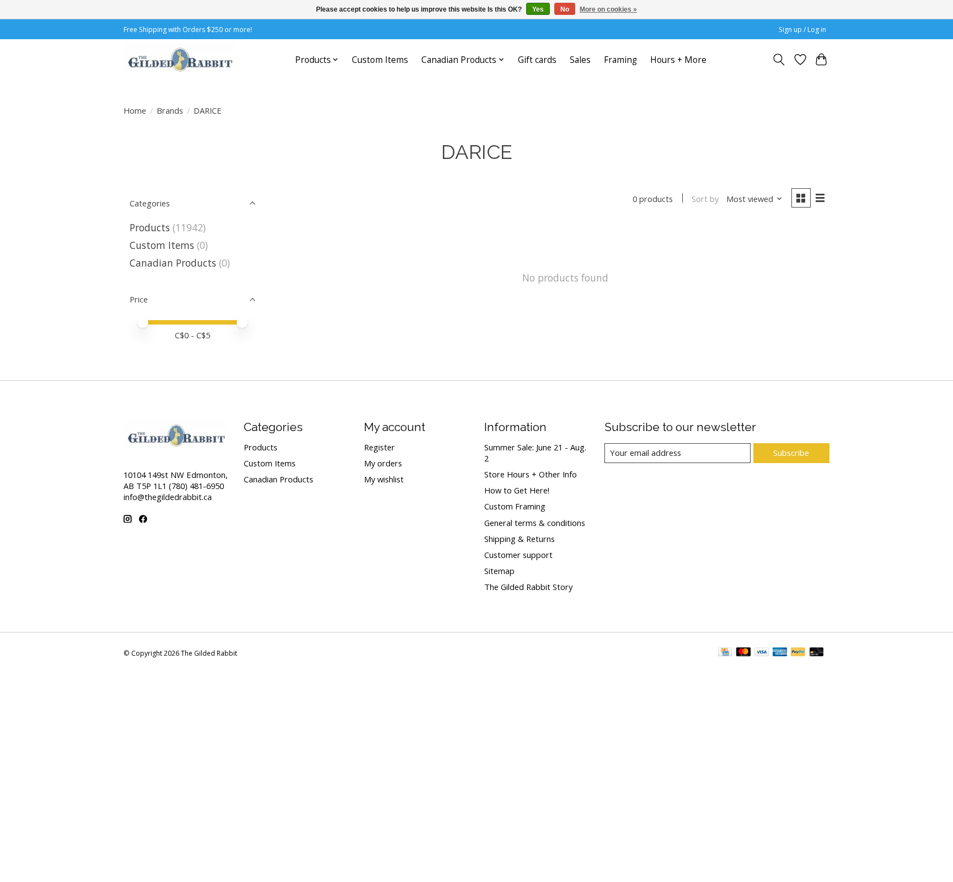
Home (135, 110)
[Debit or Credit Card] (817, 652)
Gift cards (537, 60)
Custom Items (380, 60)
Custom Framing (514, 506)
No (564, 9)
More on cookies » (608, 9)
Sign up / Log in (802, 29)
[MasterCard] (743, 652)
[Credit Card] (725, 652)
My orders (383, 463)
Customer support (518, 554)
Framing (620, 60)
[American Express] (780, 652)
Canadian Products (173, 262)
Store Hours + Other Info (530, 474)
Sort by (705, 198)
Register (379, 447)
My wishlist (384, 479)
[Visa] (761, 652)
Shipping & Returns (519, 538)
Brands (170, 110)
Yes (538, 9)
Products (150, 227)
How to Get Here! (516, 490)
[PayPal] (798, 652)
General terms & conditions (534, 522)
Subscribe (791, 452)
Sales (580, 60)
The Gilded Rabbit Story (528, 586)
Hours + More (678, 60)
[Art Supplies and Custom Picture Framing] (180, 59)
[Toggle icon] (779, 60)
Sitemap (499, 570)
